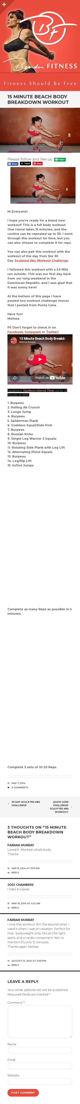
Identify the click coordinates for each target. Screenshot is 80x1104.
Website (13, 1075)
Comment (16, 1002)
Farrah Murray (20, 845)
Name (11, 1044)
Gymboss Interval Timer (38, 390)
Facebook (15, 332)
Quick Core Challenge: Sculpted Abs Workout (59, 807)
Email (11, 1060)
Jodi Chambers (20, 885)
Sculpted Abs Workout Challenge (41, 260)
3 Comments (20, 787)
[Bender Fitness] (40, 47)
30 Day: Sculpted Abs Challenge (26, 804)
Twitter (52, 332)
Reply (15, 872)
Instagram (33, 332)
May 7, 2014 (18, 783)
